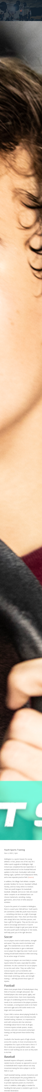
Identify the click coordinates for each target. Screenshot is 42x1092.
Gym (16, 853)
